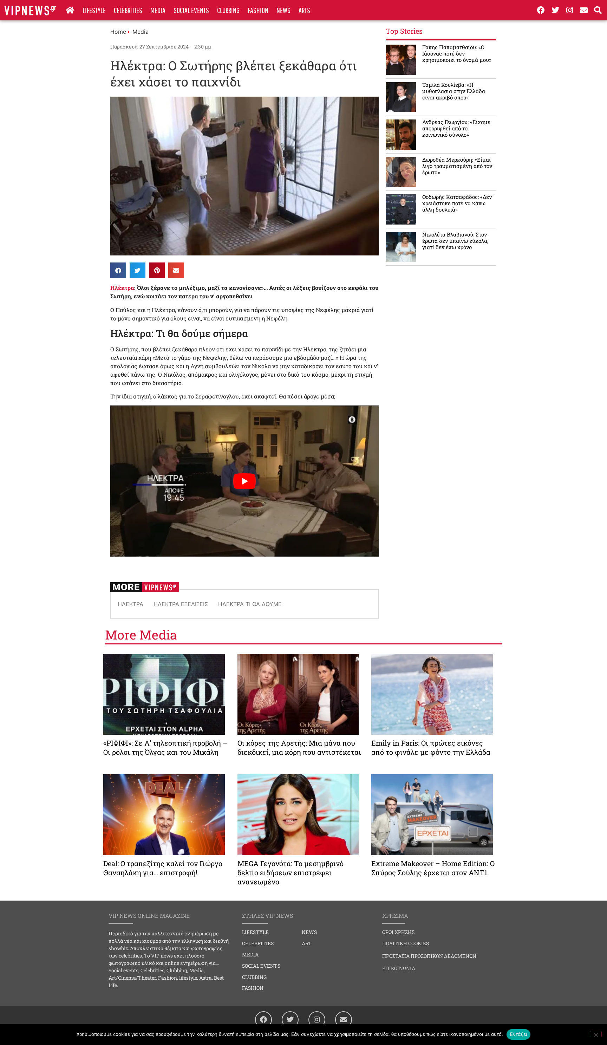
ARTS (304, 10)
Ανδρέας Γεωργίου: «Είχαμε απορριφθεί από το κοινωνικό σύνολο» (456, 128)
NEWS (283, 10)
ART (307, 943)
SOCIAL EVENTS (191, 10)
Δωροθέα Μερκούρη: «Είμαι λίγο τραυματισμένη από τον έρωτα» (457, 166)
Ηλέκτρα (122, 287)
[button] (118, 270)
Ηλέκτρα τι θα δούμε (250, 604)
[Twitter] (555, 10)
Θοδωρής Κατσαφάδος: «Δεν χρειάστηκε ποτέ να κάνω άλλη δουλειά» (457, 203)
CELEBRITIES (128, 10)
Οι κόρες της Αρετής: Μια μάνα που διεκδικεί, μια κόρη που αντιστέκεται (299, 747)
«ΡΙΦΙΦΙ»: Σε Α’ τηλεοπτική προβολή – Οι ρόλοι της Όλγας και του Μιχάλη (165, 747)
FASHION (258, 10)
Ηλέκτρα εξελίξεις (181, 604)
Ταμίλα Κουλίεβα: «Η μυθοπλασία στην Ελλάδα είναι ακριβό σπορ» (453, 91)
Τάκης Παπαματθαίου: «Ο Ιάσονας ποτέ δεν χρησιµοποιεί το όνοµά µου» (456, 53)
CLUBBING (228, 10)
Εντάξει (518, 1034)
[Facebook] (541, 10)
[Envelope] (584, 10)
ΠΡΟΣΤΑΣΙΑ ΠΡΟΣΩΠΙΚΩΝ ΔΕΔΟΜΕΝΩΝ (429, 956)
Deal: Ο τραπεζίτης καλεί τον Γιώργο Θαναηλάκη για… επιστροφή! (162, 868)
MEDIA (157, 10)
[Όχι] (596, 1034)
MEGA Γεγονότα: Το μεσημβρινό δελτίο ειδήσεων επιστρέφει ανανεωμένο (290, 872)
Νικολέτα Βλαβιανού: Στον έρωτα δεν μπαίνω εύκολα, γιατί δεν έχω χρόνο (455, 241)
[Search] (598, 10)
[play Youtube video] (244, 481)
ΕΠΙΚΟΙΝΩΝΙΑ (398, 968)
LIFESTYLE (94, 10)
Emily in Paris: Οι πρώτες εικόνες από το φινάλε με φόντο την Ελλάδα (430, 747)
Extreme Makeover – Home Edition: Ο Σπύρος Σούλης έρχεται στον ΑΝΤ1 (433, 868)
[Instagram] (569, 10)
